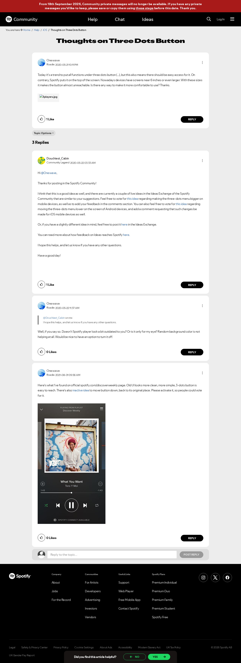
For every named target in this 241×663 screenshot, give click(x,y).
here (124, 224)
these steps (144, 8)
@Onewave (48, 173)
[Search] (209, 19)
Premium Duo (161, 591)
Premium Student (163, 608)
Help (93, 19)
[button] (202, 62)
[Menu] (232, 19)
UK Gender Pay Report (21, 655)
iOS (45, 30)
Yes (155, 657)
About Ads (106, 647)
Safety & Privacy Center (34, 647)
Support (123, 582)
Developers (93, 591)
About (56, 582)
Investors (91, 608)
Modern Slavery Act (149, 647)
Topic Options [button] (42, 133)
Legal (12, 647)
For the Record (61, 600)
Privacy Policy (60, 647)
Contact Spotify (128, 608)
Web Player (126, 591)
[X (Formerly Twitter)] (215, 577)
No (137, 657)
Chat (120, 19)
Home (26, 30)
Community (25, 19)
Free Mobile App (129, 600)
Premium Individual (164, 582)
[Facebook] (227, 577)
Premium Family (162, 600)
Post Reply (191, 554)
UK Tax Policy (173, 647)
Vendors (90, 617)
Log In (220, 19)
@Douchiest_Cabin (54, 318)
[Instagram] (203, 577)
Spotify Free (160, 617)
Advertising (92, 600)
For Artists (91, 582)
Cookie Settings (84, 647)
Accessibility (125, 647)
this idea (132, 199)
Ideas (147, 19)
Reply (192, 119)
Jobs (55, 591)
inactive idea (80, 390)
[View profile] (41, 62)
